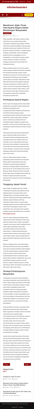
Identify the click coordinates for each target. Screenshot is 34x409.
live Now (28, 15)
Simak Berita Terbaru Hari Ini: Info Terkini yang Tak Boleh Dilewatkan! (17, 392)
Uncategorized (7, 33)
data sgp (29, 1)
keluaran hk (22, 1)
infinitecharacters (17, 7)
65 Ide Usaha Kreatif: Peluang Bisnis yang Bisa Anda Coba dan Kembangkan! (28, 364)
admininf (17, 35)
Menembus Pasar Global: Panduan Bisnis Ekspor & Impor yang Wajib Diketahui (15, 384)
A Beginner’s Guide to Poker (11, 376)
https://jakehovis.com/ (9, 213)
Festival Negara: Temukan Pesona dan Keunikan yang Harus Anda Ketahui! (7, 364)
